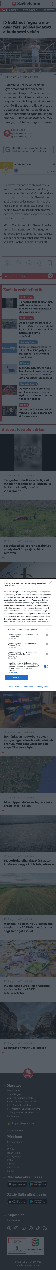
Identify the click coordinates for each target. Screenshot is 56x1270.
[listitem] (28, 629)
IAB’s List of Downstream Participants (31, 622)
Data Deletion (13, 687)
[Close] (50, 583)
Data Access (28, 687)
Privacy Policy (42, 687)
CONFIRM (16, 677)
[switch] (46, 635)
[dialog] (28, 635)
